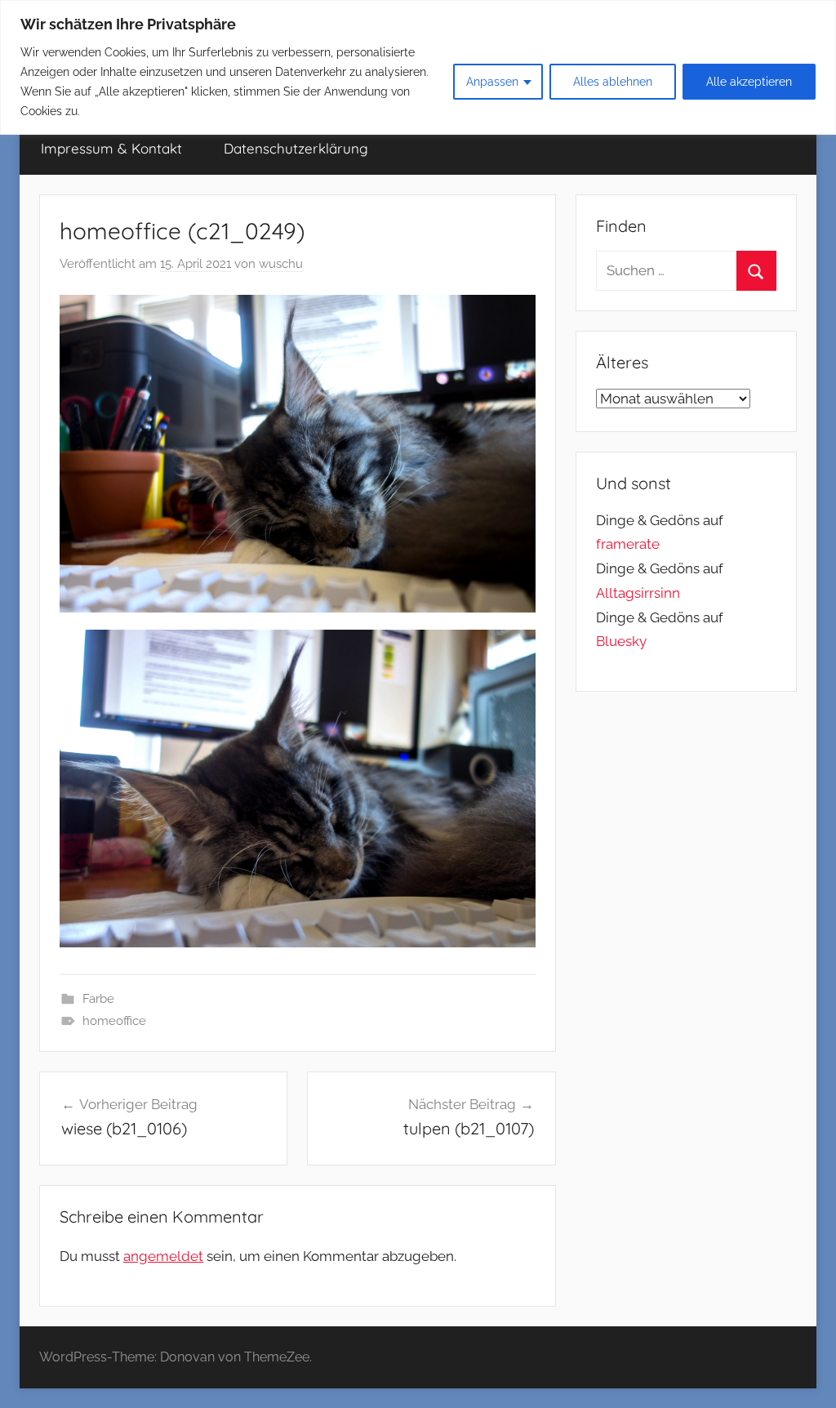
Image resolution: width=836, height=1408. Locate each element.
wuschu (281, 263)
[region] (418, 67)
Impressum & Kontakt (111, 148)
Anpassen (492, 81)
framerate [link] (628, 544)
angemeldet (163, 1256)
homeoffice (114, 1021)
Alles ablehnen (612, 81)
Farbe (98, 998)
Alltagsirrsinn (638, 593)
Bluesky (621, 641)
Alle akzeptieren (749, 81)
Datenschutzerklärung (296, 148)
